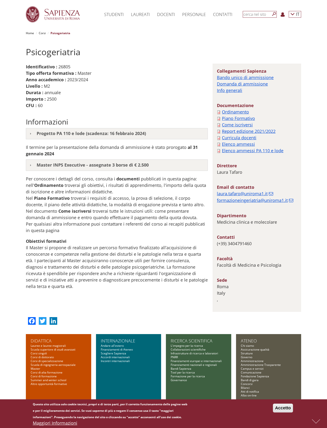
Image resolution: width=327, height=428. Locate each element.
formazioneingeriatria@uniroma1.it (252, 200)
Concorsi (247, 384)
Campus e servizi (252, 369)
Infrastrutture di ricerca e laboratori (194, 353)
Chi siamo (247, 346)
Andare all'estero (112, 346)
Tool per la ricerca (183, 372)
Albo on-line (249, 395)
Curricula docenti (239, 138)
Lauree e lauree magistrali (48, 346)
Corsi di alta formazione (46, 372)
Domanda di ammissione (242, 84)
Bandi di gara (250, 380)
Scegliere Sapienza (113, 353)
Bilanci (245, 388)
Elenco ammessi (238, 144)
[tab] (117, 134)
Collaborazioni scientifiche (188, 349)
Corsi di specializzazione (47, 361)
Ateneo (249, 341)
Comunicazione (251, 372)
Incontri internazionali (115, 361)
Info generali (229, 90)
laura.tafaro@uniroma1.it (242, 193)
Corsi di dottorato (42, 357)
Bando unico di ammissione (245, 77)
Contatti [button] (222, 14)
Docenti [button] (166, 14)
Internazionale (118, 341)
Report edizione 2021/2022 (249, 131)
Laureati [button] (140, 14)
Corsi (42, 33)
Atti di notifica (250, 392)
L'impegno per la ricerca (187, 346)
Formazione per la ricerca (188, 376)
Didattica (41, 341)
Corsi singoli (39, 353)
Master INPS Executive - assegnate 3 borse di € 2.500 (93, 165)
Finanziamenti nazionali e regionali (194, 365)
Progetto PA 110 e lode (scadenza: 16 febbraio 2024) (91, 133)
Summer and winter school (48, 380)
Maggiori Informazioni (55, 423)
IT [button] (297, 14)
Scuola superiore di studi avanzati (53, 349)
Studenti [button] (114, 14)
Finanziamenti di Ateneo (117, 349)
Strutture (247, 353)
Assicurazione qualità (255, 349)
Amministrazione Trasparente (261, 365)
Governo (246, 357)
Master (35, 369)
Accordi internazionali (115, 357)
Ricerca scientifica (191, 341)
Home (30, 33)
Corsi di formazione (44, 376)
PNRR (174, 357)
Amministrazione (252, 361)
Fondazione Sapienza (255, 376)
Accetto (283, 408)
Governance (179, 380)
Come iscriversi (237, 125)
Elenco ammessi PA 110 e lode (252, 150)
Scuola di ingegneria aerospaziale (53, 365)
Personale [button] (194, 14)
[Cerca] (274, 14)
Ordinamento (235, 112)
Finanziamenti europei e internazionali (196, 361)
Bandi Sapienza (181, 369)
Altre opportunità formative (49, 384)
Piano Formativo (238, 118)
